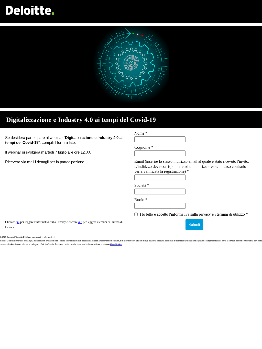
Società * (141, 185)
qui (17, 222)
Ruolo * (140, 199)
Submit (194, 224)
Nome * (140, 133)
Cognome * (143, 147)
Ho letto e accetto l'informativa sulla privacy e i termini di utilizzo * (193, 214)
